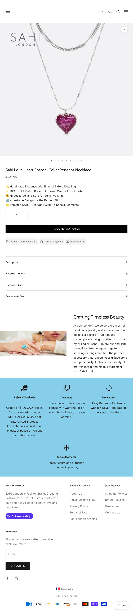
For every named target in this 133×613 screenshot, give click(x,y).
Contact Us (112, 512)
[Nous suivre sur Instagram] (16, 578)
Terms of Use (78, 512)
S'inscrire (18, 565)
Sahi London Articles (83, 519)
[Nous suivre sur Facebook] (7, 578)
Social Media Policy (82, 499)
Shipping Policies (116, 493)
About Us (76, 493)
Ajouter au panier (67, 228)
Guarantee (112, 506)
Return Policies (115, 499)
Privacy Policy (79, 506)
